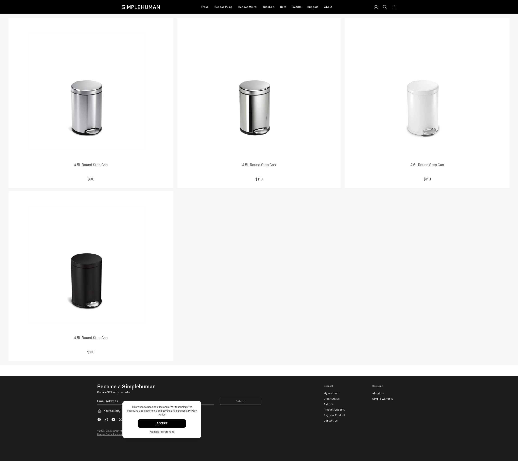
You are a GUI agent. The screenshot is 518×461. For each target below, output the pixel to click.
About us (378, 393)
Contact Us (331, 420)
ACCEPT (162, 423)
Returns (329, 404)
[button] (205, 7)
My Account (331, 393)
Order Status (332, 398)
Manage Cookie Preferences (111, 434)
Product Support (334, 409)
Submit (241, 401)
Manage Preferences (162, 431)
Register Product (334, 415)
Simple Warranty (382, 398)
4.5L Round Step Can (91, 165)
